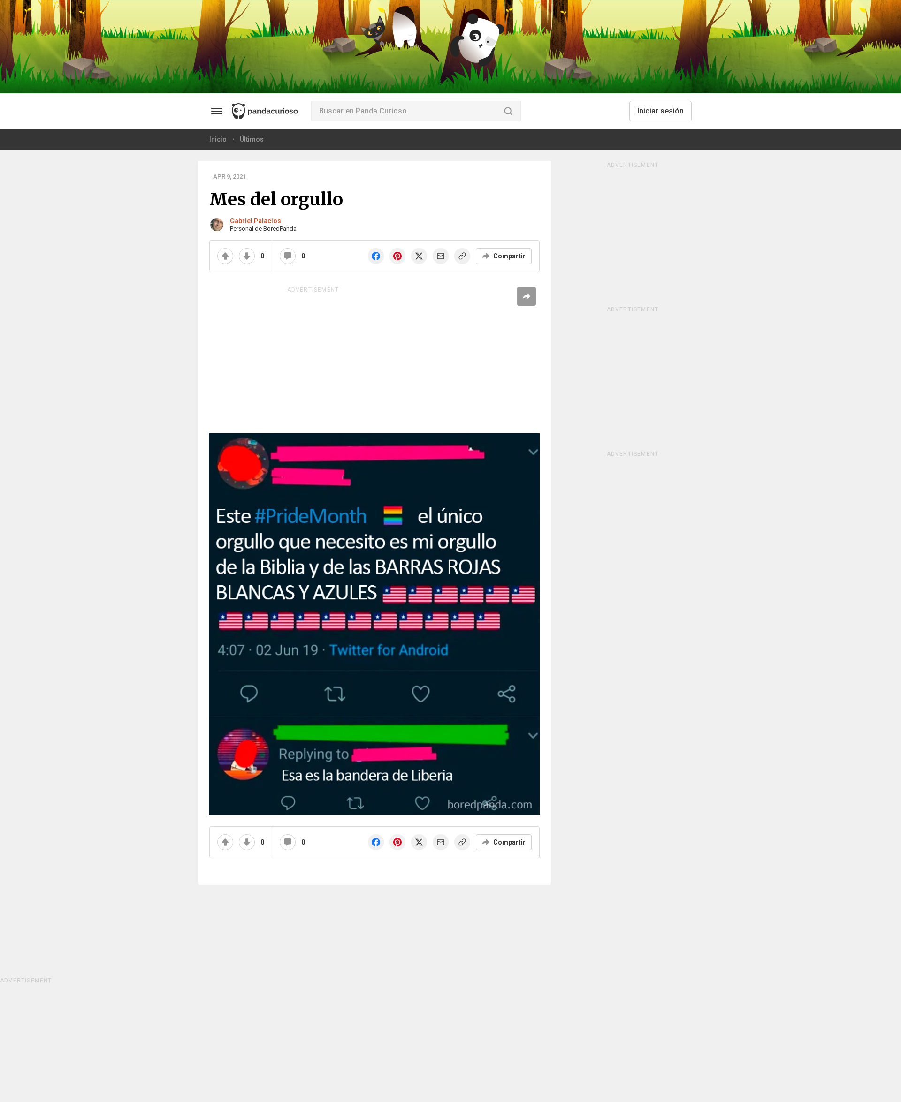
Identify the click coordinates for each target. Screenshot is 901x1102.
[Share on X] (419, 256)
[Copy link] (462, 256)
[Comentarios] (288, 256)
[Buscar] (508, 111)
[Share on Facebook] (376, 256)
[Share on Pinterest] (397, 256)
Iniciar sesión (660, 110)
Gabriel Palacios (255, 221)
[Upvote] (225, 256)
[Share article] (526, 296)
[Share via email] (441, 256)
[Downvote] (247, 256)
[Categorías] (216, 111)
